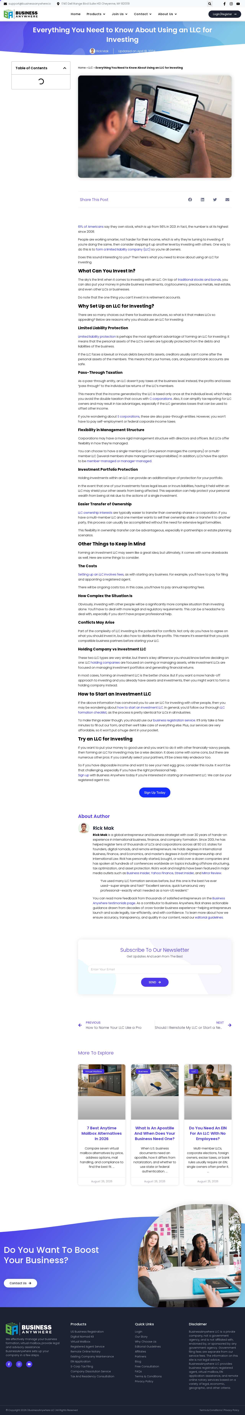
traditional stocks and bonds (199, 279)
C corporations (160, 399)
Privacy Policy (231, 1410)
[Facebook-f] (9, 1364)
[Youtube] (29, 1364)
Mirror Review (211, 873)
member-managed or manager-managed (119, 461)
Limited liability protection (97, 336)
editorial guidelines (209, 917)
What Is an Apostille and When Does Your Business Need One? (154, 1133)
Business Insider (138, 873)
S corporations (129, 416)
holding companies (105, 662)
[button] (210, 4)
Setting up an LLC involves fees (101, 574)
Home (82, 68)
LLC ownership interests (95, 512)
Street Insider (184, 873)
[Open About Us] (175, 14)
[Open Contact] (150, 14)
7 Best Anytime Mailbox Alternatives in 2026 (102, 1133)
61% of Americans (91, 226)
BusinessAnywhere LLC (41, 1410)
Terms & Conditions (211, 1410)
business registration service (174, 720)
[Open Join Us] (126, 14)
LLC (90, 68)
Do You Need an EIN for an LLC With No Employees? (208, 1133)
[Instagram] (19, 1364)
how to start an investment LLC (140, 707)
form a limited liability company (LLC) (123, 249)
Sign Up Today (154, 792)
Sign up (83, 775)
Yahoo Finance (162, 873)
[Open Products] (104, 14)
